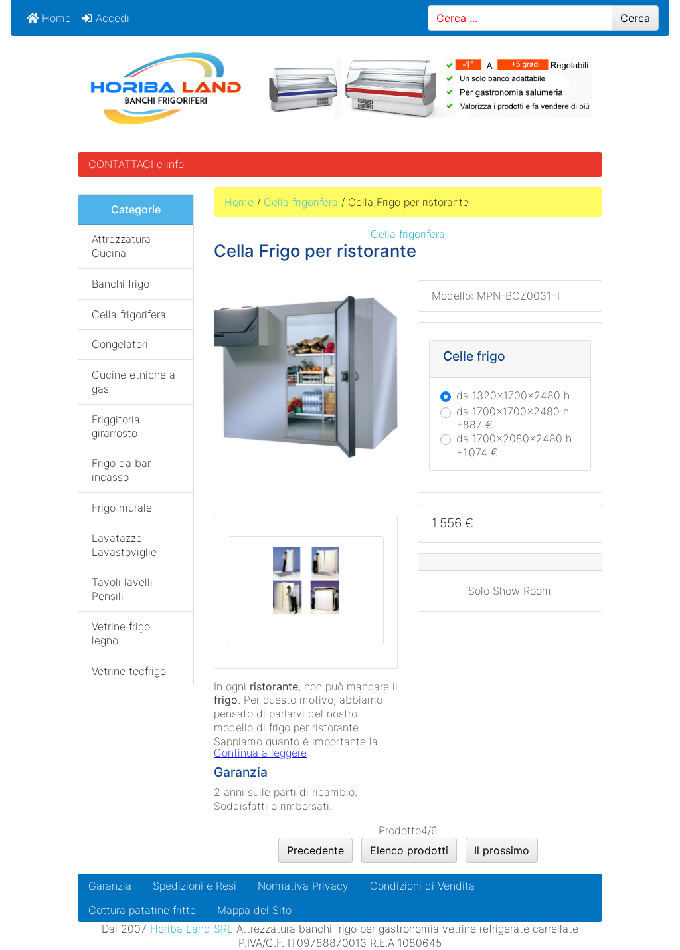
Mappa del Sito (254, 910)
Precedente (315, 850)
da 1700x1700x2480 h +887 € (512, 418)
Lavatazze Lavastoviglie (124, 545)
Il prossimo (501, 850)
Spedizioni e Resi (194, 885)
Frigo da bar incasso (121, 470)
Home (55, 18)
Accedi (110, 18)
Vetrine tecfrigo (129, 671)
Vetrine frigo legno (121, 633)
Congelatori (120, 344)
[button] (639, 910)
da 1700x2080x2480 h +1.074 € (514, 445)
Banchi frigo (120, 283)
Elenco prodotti (409, 850)
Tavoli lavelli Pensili (122, 589)
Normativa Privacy (303, 885)
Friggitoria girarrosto (116, 426)
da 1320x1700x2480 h (513, 395)
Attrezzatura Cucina (121, 246)
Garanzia (109, 885)
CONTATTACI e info (136, 164)
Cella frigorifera (301, 202)
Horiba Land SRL (191, 928)
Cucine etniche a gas (133, 381)
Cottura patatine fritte (142, 910)
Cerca (635, 18)
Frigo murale (122, 507)
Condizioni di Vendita (422, 885)
